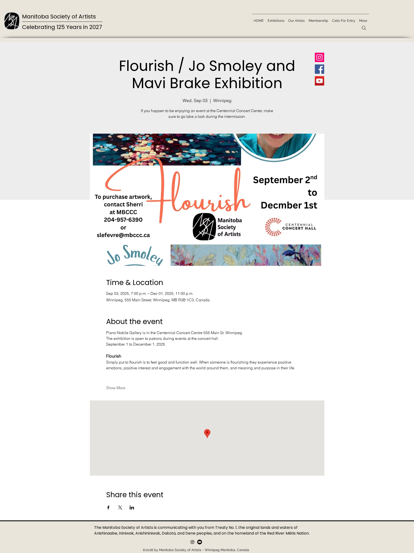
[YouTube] (319, 81)
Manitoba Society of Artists (59, 16)
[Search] (364, 28)
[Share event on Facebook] (108, 507)
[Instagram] (319, 57)
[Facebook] (319, 69)
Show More (115, 387)
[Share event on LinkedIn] (132, 507)
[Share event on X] (120, 507)
